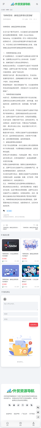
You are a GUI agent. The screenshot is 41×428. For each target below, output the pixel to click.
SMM (7, 9)
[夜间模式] (38, 417)
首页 (3, 9)
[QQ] (14, 405)
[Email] (27, 405)
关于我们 (32, 414)
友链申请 (9, 414)
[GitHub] (22, 405)
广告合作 (24, 414)
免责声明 (16, 414)
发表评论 (33, 324)
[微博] (18, 405)
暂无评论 (6, 292)
